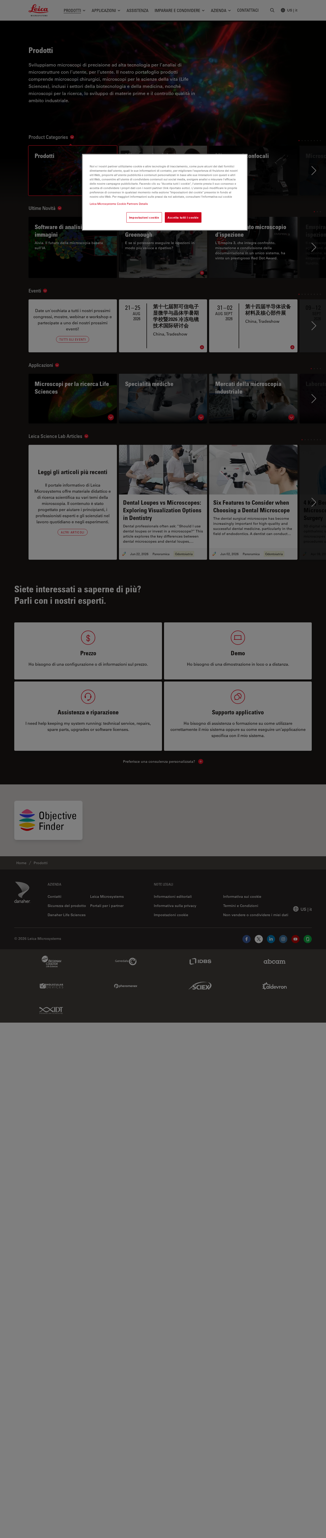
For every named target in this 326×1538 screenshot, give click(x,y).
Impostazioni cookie (144, 217)
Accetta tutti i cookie (183, 217)
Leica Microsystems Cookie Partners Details (119, 203)
